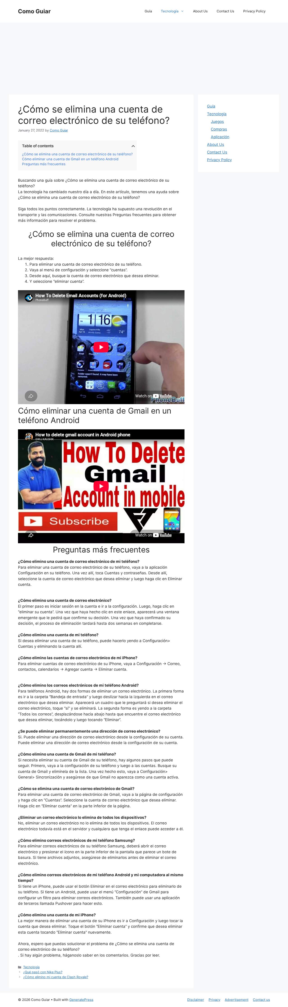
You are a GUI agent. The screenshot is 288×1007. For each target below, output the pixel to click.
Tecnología (169, 11)
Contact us (261, 1000)
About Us (200, 11)
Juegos (217, 121)
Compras (219, 129)
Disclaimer (195, 1000)
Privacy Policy (254, 11)
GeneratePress (81, 1000)
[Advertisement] (144, 56)
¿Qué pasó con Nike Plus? (42, 972)
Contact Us (225, 11)
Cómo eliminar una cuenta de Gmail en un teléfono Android (70, 159)
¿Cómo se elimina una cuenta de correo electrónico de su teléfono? (77, 154)
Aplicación (220, 137)
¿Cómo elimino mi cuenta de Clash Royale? (55, 977)
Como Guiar (34, 11)
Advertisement (236, 1000)
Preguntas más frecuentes (43, 164)
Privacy (214, 1000)
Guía (148, 11)
